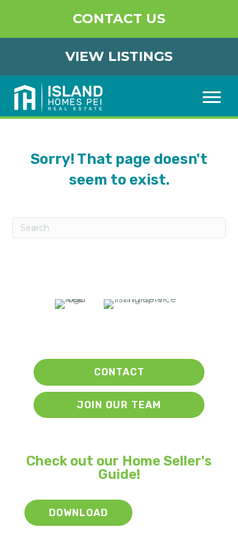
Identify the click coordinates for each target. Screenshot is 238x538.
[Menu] (212, 97)
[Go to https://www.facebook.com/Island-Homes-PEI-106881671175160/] (122, 334)
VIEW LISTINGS (119, 56)
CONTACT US (119, 18)
